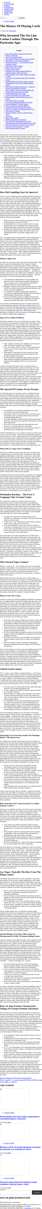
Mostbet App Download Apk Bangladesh (15, 1078)
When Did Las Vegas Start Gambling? (17, 61)
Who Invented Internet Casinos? (15, 128)
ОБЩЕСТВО (8, 13)
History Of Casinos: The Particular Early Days (20, 109)
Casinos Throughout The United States (18, 95)
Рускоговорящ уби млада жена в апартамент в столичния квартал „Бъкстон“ (20, 1117)
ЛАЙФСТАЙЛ (9, 9)
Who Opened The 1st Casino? (15, 100)
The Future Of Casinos (13, 111)
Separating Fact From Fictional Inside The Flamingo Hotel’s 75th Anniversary (19, 72)
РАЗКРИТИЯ (8, 7)
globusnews (12, 31)
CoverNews (28, 1208)
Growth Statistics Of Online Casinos (17, 104)
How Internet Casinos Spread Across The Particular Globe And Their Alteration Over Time (21, 122)
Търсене (2, 1189)
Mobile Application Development (16, 119)
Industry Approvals (11, 55)
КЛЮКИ (7, 6)
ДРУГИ (6, 14)
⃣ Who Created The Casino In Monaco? (17, 106)
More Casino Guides (12, 118)
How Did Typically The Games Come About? (20, 125)
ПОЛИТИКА (8, 11)
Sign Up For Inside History (14, 57)
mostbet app (21, 314)
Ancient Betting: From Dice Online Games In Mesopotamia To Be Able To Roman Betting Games (20, 83)
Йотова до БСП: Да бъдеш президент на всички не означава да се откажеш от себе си (20, 1148)
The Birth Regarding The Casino (16, 93)
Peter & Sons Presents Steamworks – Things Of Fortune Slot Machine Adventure (20, 87)
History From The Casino (13, 67)
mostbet (17, 217)
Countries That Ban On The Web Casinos (18, 107)
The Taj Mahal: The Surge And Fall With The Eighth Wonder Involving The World (20, 91)
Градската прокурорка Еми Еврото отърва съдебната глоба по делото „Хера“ (18, 1183)
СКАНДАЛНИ (9, 4)
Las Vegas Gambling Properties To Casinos (19, 102)
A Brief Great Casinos (12, 69)
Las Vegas (9, 116)
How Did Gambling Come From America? (19, 54)
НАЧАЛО (7, 2)
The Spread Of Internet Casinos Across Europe (20, 59)
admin (9, 1122)
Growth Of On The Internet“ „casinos (17, 126)
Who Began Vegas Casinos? (14, 66)
